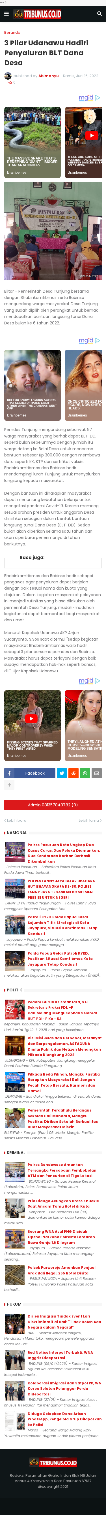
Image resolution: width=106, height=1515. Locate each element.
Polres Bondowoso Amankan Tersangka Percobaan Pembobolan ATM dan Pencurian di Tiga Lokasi (62, 1170)
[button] (6, 14)
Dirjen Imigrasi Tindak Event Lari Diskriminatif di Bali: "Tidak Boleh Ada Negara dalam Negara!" (64, 1322)
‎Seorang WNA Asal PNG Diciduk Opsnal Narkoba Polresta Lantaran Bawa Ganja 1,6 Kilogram (61, 1237)
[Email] (97, 773)
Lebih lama (89, 820)
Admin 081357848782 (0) (53, 805)
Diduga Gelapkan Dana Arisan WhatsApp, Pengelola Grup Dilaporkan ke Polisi (65, 1419)
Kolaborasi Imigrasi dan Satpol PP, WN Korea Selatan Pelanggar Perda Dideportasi (64, 1389)
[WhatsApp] (85, 773)
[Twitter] (62, 773)
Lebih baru (16, 820)
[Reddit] (73, 773)
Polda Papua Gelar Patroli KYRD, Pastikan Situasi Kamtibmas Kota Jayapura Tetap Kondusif (60, 959)
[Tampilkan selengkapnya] (9, 785)
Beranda (12, 32)
